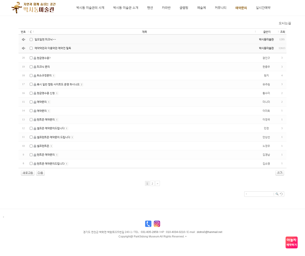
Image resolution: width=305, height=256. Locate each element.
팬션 (150, 7)
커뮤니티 (220, 7)
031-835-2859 (149, 232)
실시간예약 (263, 7)
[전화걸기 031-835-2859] (148, 224)
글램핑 (184, 7)
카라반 (166, 7)
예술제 (201, 7)
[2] (40, 172)
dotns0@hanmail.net (209, 232)
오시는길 (285, 23)
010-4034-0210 (175, 232)
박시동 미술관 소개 (125, 7)
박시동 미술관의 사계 (90, 7)
